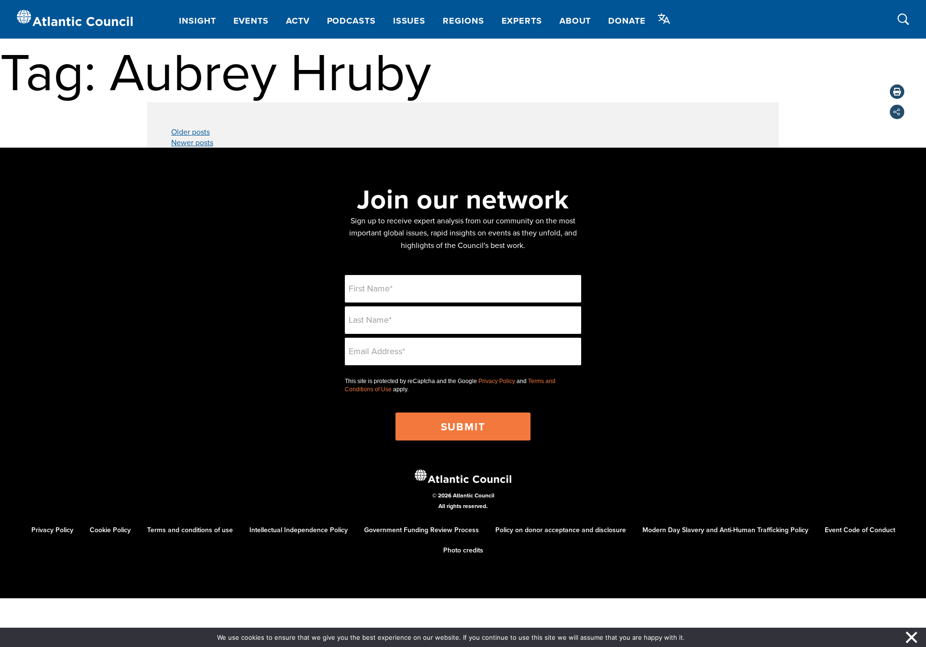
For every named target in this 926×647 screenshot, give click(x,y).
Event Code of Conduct (860, 530)
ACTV (298, 20)
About (575, 20)
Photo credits (463, 550)
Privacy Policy (496, 381)
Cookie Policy (110, 530)
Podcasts (351, 20)
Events (251, 20)
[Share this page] (897, 112)
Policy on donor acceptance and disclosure (560, 530)
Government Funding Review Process (421, 530)
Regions (463, 20)
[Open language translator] (664, 19)
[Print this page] (897, 91)
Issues (409, 20)
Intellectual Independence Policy (298, 530)
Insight (197, 20)
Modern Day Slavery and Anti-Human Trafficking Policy (725, 530)
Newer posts (192, 142)
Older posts (190, 131)
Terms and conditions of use (190, 530)
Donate (626, 20)
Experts (522, 20)
